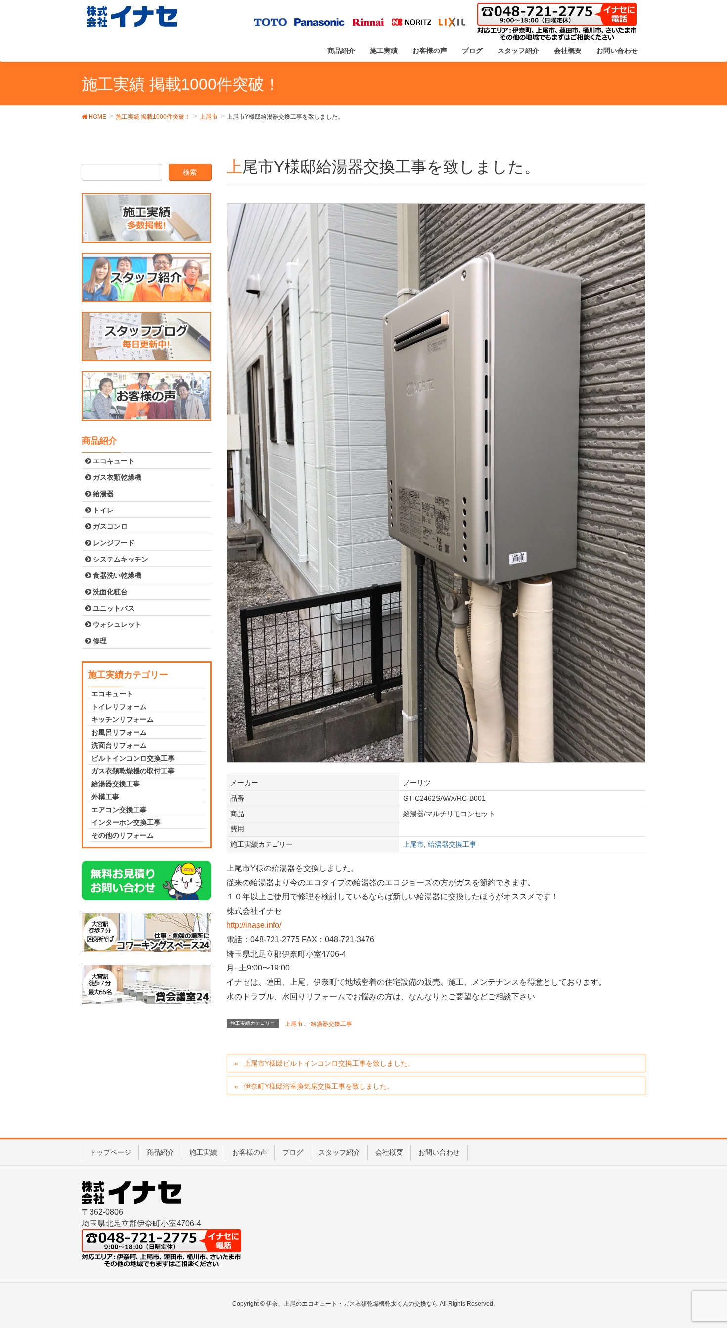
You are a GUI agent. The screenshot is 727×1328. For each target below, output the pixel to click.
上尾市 (413, 844)
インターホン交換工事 (126, 822)
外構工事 (105, 797)
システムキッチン (119, 559)
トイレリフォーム (119, 707)
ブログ (292, 1152)
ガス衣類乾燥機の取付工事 (133, 771)
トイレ (102, 510)
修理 (99, 641)
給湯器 (102, 494)
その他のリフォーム (122, 835)
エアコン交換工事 (119, 810)
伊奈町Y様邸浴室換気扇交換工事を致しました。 (319, 1086)
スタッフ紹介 (339, 1152)
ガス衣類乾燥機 (116, 477)
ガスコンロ (109, 526)
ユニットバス (113, 608)
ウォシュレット (116, 624)
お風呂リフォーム (119, 732)
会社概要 (389, 1152)
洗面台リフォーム (119, 745)
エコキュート (113, 461)
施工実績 (203, 1152)
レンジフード (113, 543)
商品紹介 (160, 1152)
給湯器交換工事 (452, 844)
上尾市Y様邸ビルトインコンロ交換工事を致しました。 (329, 1063)
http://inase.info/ (254, 925)
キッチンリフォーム (122, 719)
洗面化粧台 (109, 592)
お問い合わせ (439, 1152)
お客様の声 (249, 1152)
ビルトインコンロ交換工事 (133, 758)
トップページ (110, 1152)
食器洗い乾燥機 (116, 575)
